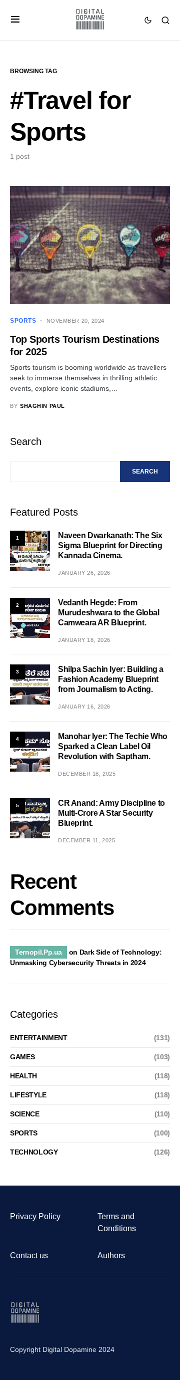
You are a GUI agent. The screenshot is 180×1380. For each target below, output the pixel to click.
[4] (30, 751)
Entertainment (38, 1038)
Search (26, 441)
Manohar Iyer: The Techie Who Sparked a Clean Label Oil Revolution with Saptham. (113, 746)
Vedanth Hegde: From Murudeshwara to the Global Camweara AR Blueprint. (109, 612)
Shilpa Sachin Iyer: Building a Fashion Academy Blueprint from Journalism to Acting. (111, 679)
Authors (111, 1255)
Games (22, 1057)
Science (25, 1114)
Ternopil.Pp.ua (38, 952)
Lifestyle (28, 1095)
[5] (30, 817)
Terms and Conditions (117, 1222)
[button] (15, 20)
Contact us (29, 1255)
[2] (30, 617)
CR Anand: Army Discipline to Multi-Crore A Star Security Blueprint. (111, 813)
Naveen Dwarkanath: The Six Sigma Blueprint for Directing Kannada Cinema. (110, 545)
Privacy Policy (35, 1216)
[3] (30, 683)
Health (23, 1076)
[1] (30, 550)
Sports (23, 320)
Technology (34, 1152)
